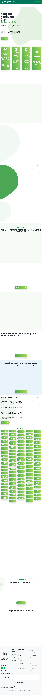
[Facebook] (36, 1)
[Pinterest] (40, 1)
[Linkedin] (38, 1)
